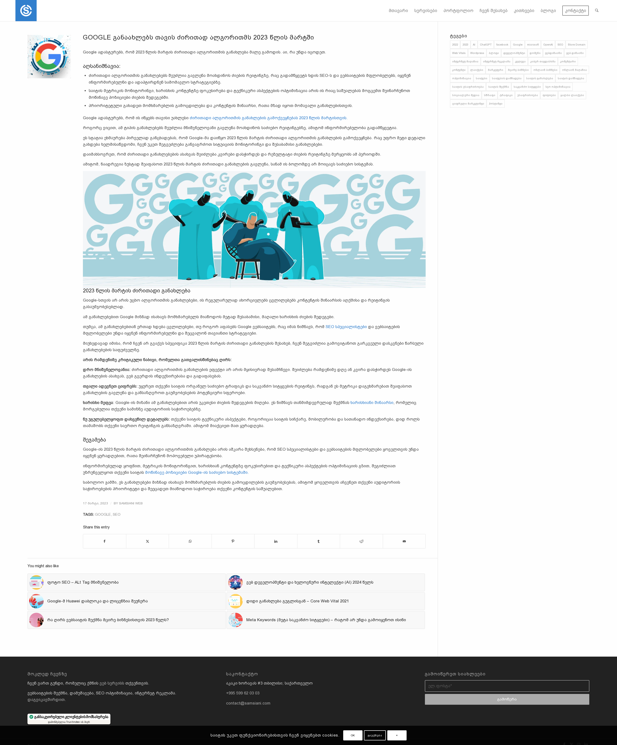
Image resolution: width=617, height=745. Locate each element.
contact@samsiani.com (248, 703)
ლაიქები (476, 69)
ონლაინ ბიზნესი (545, 69)
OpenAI (548, 44)
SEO (117, 514)
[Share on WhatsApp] (190, 541)
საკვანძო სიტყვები (527, 86)
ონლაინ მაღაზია (574, 69)
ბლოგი (494, 53)
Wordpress (477, 53)
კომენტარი (568, 61)
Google (103, 514)
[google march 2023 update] (49, 56)
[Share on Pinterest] (233, 541)
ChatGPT (486, 44)
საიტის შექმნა (498, 86)
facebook (502, 44)
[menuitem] (398, 10)
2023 (465, 44)
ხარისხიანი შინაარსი (371, 402)
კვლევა (520, 61)
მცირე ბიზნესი (518, 69)
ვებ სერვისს (112, 683)
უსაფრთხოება (527, 95)
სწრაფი (489, 95)
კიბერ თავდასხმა (543, 61)
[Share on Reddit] (361, 541)
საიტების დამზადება (507, 78)
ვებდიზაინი (553, 53)
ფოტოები (549, 95)
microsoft (533, 44)
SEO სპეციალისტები (346, 326)
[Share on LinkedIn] (276, 541)
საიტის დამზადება (571, 78)
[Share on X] (147, 541)
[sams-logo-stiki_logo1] (26, 10)
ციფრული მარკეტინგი (468, 103)
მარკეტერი (495, 69)
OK (353, 735)
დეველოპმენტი (514, 53)
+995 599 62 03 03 (242, 693)
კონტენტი (459, 69)
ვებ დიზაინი (575, 53)
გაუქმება (375, 735)
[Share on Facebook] (104, 541)
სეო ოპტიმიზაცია (557, 86)
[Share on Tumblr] (318, 541)
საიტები (481, 78)
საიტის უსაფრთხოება (468, 86)
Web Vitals (459, 53)
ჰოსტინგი (496, 103)
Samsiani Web (131, 503)
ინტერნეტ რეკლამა (496, 61)
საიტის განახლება (539, 78)
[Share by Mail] (404, 541)
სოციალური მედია (465, 95)
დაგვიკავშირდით (46, 699)
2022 (455, 44)
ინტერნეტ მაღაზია (465, 61)
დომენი (535, 53)
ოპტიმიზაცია (461, 78)
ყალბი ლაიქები (572, 95)
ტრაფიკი (506, 95)
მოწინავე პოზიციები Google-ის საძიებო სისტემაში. (197, 472)
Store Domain (576, 44)
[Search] (597, 10)
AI (474, 44)
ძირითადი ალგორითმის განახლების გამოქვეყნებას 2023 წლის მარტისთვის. (269, 118)
